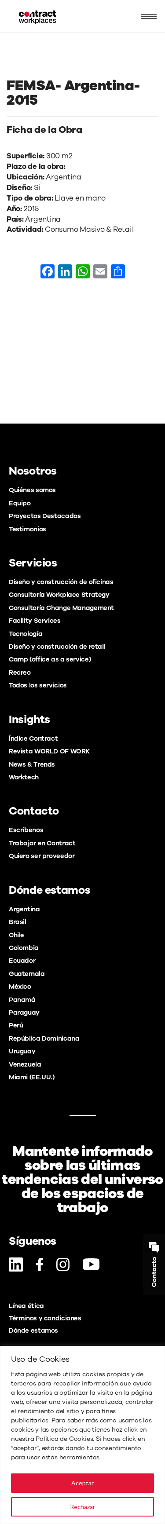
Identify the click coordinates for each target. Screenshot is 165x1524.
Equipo (20, 503)
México (20, 986)
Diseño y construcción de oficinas (61, 581)
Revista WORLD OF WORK (49, 751)
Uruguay (22, 1051)
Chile (16, 935)
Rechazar (82, 1506)
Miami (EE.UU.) (32, 1077)
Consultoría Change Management (61, 607)
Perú (16, 1025)
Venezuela (25, 1064)
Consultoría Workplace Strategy (59, 594)
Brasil (17, 921)
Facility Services (35, 620)
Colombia (24, 947)
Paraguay (24, 1012)
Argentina (24, 909)
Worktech (24, 777)
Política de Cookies (64, 1439)
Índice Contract (33, 738)
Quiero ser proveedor (41, 856)
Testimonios (27, 529)
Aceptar (82, 1483)
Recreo (20, 672)
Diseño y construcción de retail (57, 646)
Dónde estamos (33, 1330)
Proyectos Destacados (45, 516)
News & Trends (32, 764)
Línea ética (26, 1306)
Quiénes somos (32, 490)
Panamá (22, 999)
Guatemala (27, 973)
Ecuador (22, 960)
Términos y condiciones (45, 1318)
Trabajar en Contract (42, 843)
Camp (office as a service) (50, 659)
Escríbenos (26, 830)
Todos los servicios (38, 685)
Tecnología (25, 633)
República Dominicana (44, 1038)
